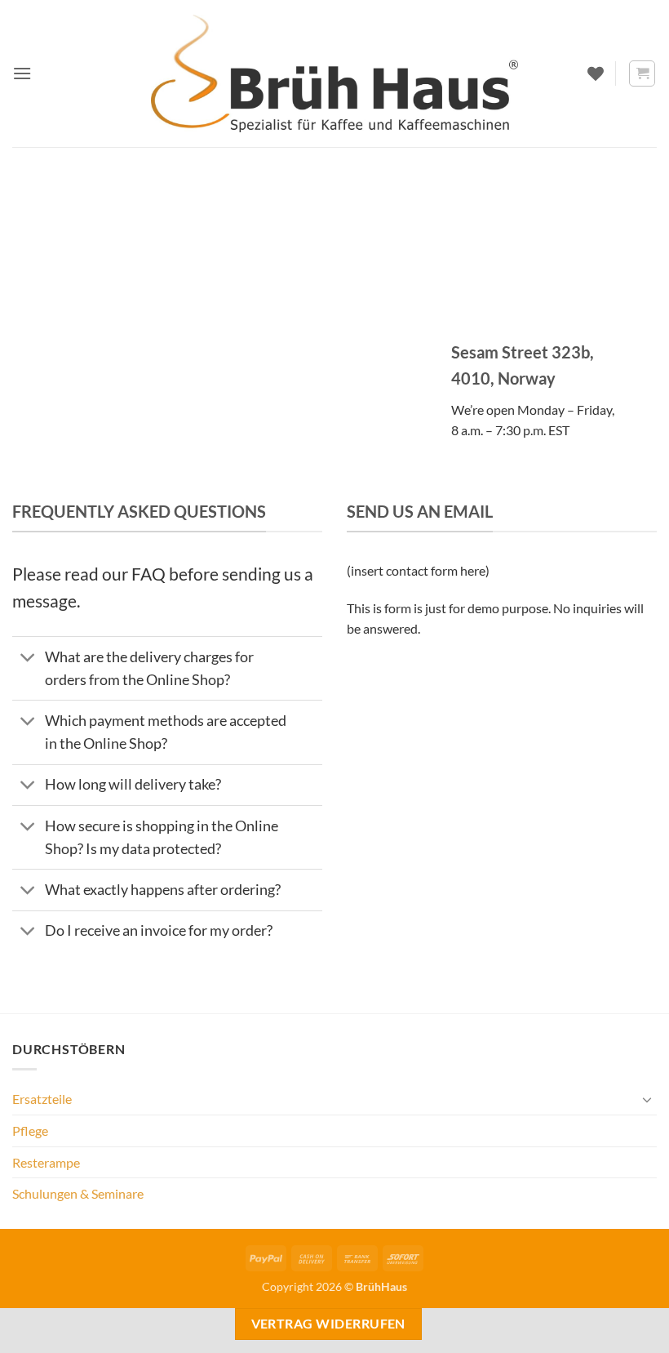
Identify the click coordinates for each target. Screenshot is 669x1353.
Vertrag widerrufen (328, 1323)
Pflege (30, 1130)
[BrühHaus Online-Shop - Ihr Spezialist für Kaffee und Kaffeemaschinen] (334, 73)
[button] (22, 73)
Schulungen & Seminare (78, 1193)
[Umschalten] (28, 658)
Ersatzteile (42, 1098)
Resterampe (46, 1162)
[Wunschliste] (595, 73)
